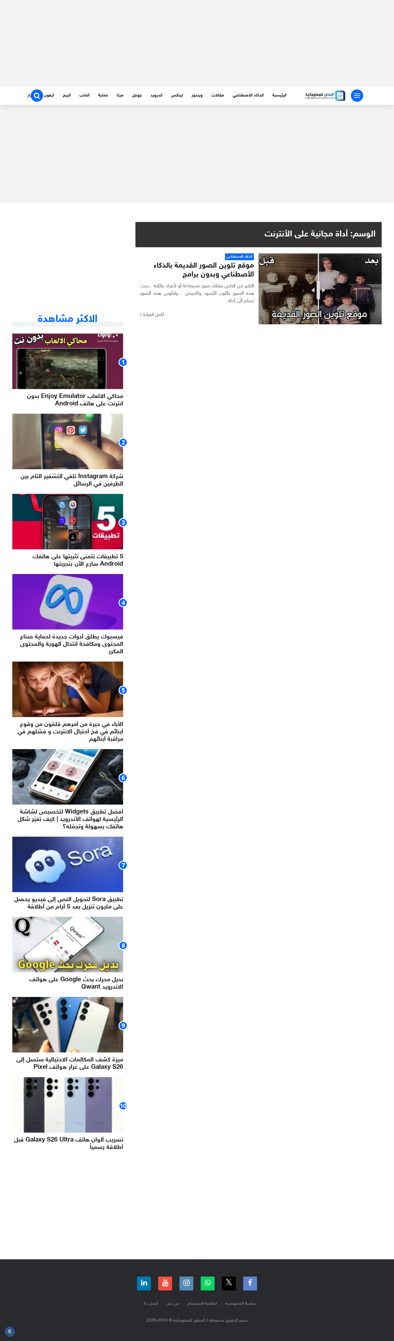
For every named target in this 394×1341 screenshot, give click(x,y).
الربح (67, 95)
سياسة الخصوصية (240, 1303)
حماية (103, 95)
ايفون (49, 95)
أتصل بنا (151, 1303)
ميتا (120, 95)
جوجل (137, 95)
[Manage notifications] (9, 1331)
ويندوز (197, 95)
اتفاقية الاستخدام (202, 1303)
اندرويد (157, 95)
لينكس (177, 95)
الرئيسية (279, 95)
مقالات (217, 95)
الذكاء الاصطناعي (248, 95)
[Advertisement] (197, 43)
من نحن (172, 1303)
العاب (84, 95)
